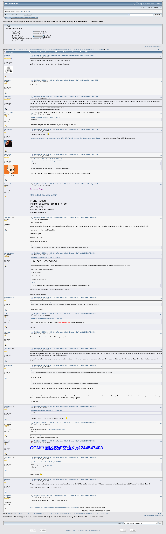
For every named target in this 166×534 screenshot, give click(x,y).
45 (88, 49)
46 (90, 49)
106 (107, 49)
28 (55, 49)
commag (7, 332)
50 (97, 49)
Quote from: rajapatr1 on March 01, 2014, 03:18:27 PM (45, 117)
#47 (161, 184)
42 (82, 49)
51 (99, 49)
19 (38, 49)
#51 (161, 315)
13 (26, 49)
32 (63, 49)
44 (86, 49)
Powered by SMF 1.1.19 (72, 530)
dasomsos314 (9, 297)
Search (18, 17)
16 (32, 49)
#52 (161, 333)
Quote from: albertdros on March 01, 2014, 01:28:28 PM (46, 302)
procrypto (7, 154)
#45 (161, 130)
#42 (161, 81)
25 (49, 49)
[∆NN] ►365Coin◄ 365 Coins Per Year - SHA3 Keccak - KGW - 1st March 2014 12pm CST (64, 55)
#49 (161, 254)
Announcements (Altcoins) (41, 21)
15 (30, 49)
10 (21, 49)
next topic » (158, 47)
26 (51, 49)
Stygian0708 (8, 113)
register (27, 11)
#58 (161, 458)
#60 (161, 496)
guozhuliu (8, 423)
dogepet (7, 479)
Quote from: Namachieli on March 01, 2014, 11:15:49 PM (46, 410)
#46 (161, 155)
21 (42, 49)
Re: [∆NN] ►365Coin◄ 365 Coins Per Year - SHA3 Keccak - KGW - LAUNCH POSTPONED (65, 217)
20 (40, 49)
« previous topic (148, 47)
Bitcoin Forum (8, 21)
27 (53, 49)
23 (45, 49)
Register (29, 17)
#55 (161, 407)
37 (72, 49)
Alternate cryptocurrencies (22, 21)
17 (34, 49)
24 (47, 49)
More (35, 17)
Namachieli (8, 365)
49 (95, 49)
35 (68, 49)
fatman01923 (8, 129)
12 (24, 49)
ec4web (7, 314)
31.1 (25, 14)
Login (24, 17)
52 (101, 49)
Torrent (29, 14)
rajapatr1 (7, 80)
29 (57, 49)
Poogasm (7, 496)
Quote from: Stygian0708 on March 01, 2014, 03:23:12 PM (46, 158)
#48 (161, 218)
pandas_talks (9, 253)
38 (74, 49)
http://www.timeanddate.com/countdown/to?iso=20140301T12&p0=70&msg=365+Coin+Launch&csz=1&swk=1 (66, 138)
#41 (161, 56)
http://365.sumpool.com (57, 429)
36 (70, 49)
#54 (161, 366)
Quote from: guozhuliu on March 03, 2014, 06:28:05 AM (46, 461)
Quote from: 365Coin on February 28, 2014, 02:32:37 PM (46, 318)
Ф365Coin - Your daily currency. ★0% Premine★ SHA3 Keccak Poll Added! (77, 21)
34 (67, 49)
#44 (161, 114)
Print (159, 49)
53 (103, 49)
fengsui (7, 441)
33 (65, 49)
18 (36, 49)
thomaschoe (8, 184)
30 (59, 49)
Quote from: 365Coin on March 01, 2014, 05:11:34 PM (45, 257)
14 (28, 49)
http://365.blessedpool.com (43, 195)
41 (80, 49)
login (21, 11)
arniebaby (7, 96)
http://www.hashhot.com (44, 436)
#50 (161, 298)
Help (13, 17)
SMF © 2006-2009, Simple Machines (90, 530)
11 (22, 49)
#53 (161, 349)
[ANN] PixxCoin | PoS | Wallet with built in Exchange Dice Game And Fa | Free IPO (54, 507)
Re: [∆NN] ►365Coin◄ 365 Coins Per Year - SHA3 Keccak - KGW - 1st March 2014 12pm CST (66, 80)
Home (8, 17)
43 (84, 49)
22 (43, 49)
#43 (161, 97)
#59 (161, 480)
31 (61, 49)
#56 (161, 424)
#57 (161, 442)
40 (78, 49)
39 (76, 49)
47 (91, 49)
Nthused (7, 55)
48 (93, 49)
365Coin (7, 217)
